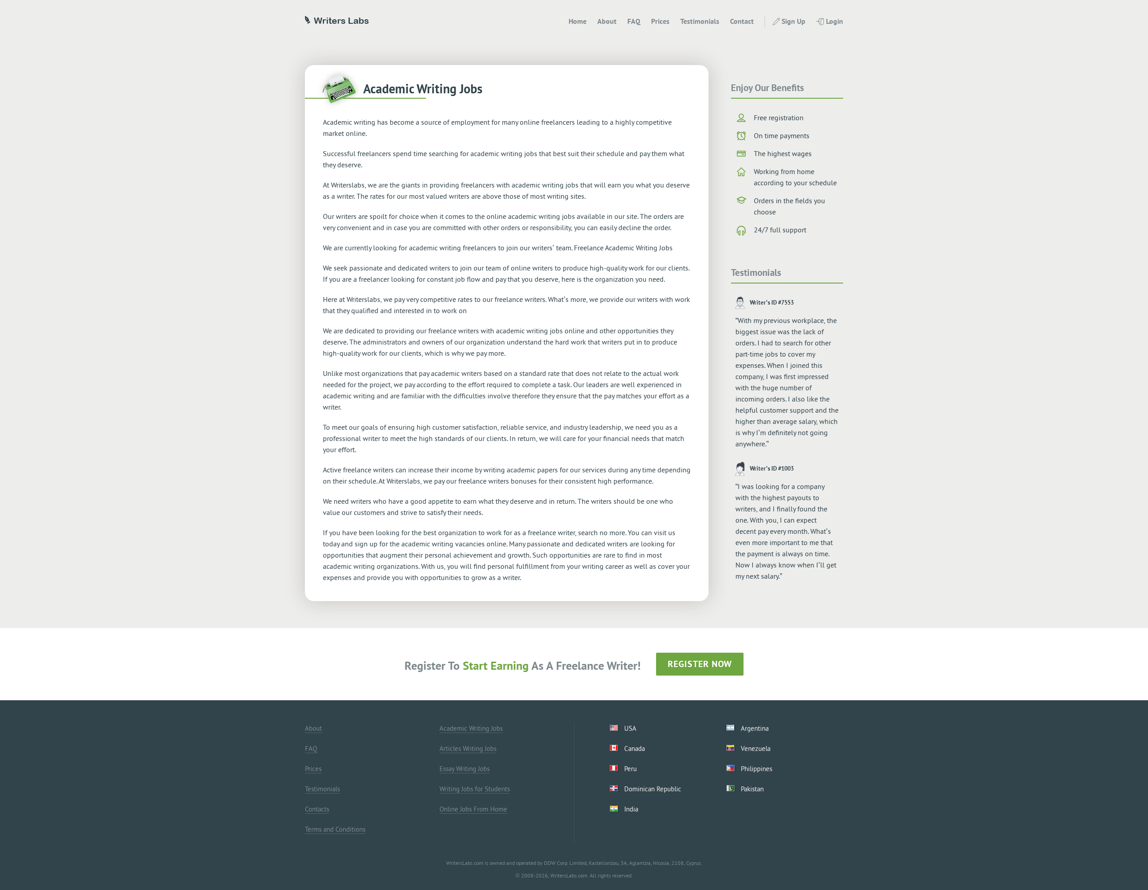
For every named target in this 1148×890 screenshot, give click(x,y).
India (631, 809)
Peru (630, 768)
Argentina (755, 728)
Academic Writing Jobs (471, 728)
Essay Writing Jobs (464, 768)
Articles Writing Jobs (467, 748)
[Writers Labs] (337, 21)
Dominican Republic (652, 789)
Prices (660, 21)
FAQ (633, 21)
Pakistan (752, 789)
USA (630, 728)
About (607, 21)
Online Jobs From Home (473, 809)
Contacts (317, 809)
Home (578, 21)
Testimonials (699, 21)
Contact (742, 21)
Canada (634, 748)
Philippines (756, 768)
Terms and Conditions (335, 829)
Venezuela (755, 748)
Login (834, 21)
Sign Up (793, 21)
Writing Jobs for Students (474, 789)
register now (700, 664)
